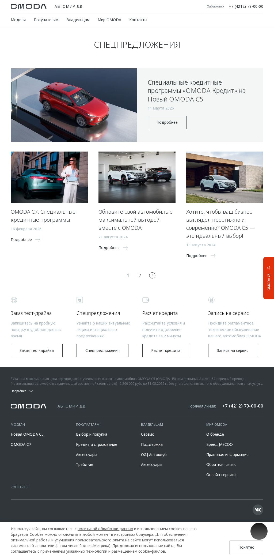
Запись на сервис (232, 350)
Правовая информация (227, 454)
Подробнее (167, 122)
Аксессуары (86, 454)
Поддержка (152, 444)
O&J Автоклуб (154, 454)
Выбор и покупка (91, 434)
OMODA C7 (21, 444)
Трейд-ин (84, 464)
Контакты (138, 19)
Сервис (147, 434)
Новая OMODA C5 (27, 434)
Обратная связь (221, 464)
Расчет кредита (165, 350)
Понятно (246, 547)
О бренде (215, 434)
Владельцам (78, 19)
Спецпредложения (102, 350)
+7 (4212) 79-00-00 (246, 6)
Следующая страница (152, 275)
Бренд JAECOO (219, 444)
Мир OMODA (109, 19)
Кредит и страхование (96, 444)
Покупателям (46, 19)
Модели (18, 19)
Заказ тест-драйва (37, 350)
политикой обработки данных (105, 528)
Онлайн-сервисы (221, 474)
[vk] (258, 509)
